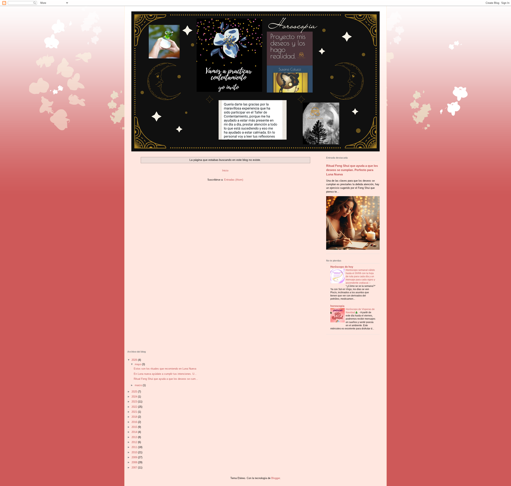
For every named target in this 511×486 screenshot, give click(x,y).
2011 (135, 447)
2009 (135, 457)
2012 (135, 442)
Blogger (275, 478)
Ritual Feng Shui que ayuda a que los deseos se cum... (166, 378)
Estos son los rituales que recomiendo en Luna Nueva (165, 368)
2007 (135, 467)
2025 (135, 391)
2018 (135, 416)
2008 (135, 462)
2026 (135, 359)
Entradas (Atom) (233, 179)
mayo (138, 364)
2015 (135, 426)
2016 (135, 421)
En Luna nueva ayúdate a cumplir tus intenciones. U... (165, 373)
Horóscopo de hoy (341, 266)
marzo (139, 385)
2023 (135, 401)
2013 (135, 437)
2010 (135, 452)
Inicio (225, 170)
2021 (135, 411)
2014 (135, 431)
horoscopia (337, 305)
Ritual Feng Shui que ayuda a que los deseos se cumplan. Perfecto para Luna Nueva (352, 170)
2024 (135, 396)
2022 (135, 406)
